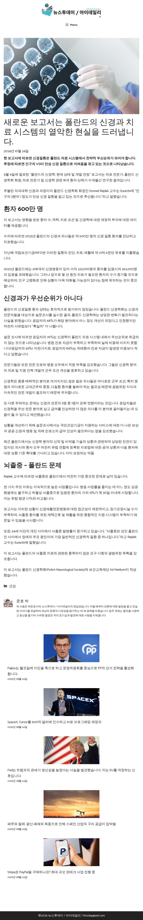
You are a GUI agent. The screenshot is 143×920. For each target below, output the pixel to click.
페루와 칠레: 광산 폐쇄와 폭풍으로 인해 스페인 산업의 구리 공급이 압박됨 (61, 824)
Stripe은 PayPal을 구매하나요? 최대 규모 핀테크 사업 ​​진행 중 (51, 872)
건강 (12, 586)
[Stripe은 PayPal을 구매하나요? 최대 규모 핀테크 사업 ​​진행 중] (71, 863)
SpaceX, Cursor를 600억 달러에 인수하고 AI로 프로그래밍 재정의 (54, 722)
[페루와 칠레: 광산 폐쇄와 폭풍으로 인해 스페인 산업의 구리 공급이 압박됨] (71, 815)
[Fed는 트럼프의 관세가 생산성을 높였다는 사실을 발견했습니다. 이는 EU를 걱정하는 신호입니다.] (71, 761)
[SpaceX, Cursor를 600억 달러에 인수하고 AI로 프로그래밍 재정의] (71, 713)
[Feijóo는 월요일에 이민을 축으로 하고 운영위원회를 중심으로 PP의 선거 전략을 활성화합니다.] (71, 659)
